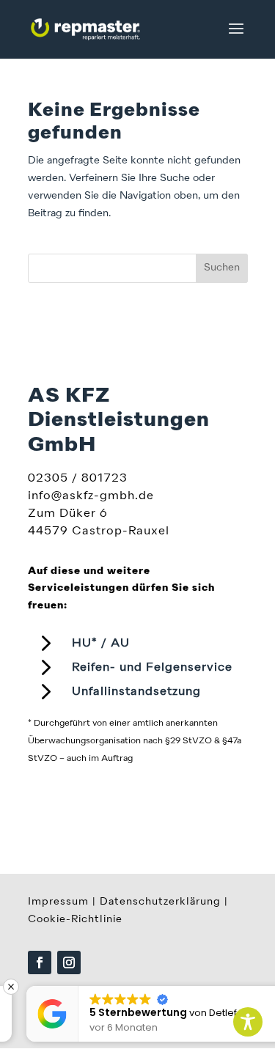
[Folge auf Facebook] (39, 962)
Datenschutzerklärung (160, 902)
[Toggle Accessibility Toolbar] (248, 1022)
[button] (267, 987)
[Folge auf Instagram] (69, 962)
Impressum (58, 902)
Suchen (222, 267)
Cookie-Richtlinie (75, 919)
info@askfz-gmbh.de (91, 496)
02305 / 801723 (78, 479)
